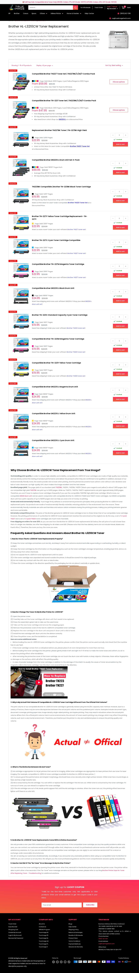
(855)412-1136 (125, 13)
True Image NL (43, 938)
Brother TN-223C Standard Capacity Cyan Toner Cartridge (59, 315)
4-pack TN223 (30, 519)
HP (9, 13)
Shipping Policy (74, 930)
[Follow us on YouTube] (65, 961)
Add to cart (120, 144)
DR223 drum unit (26, 496)
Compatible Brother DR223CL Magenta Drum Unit (55, 386)
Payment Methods (75, 944)
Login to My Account (14, 935)
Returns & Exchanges (75, 932)
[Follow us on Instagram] (61, 961)
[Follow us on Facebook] (53, 961)
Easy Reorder (12, 927)
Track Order (12, 924)
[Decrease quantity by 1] (113, 135)
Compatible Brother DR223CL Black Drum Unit (53, 288)
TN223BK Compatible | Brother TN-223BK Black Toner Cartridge (61, 186)
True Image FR (43, 935)
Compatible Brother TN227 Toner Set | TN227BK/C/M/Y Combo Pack (63, 73)
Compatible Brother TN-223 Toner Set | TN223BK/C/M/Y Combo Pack (64, 100)
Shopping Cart (13, 930)
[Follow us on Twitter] (57, 961)
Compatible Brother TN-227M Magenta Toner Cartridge (58, 264)
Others (42, 13)
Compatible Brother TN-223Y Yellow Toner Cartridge (56, 362)
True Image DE (43, 932)
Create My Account (14, 932)
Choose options (119, 82)
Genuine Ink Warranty (76, 947)
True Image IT (43, 947)
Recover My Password (15, 938)
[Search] (75, 7)
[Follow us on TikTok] (69, 961)
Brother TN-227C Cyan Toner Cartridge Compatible (56, 240)
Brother (17, 13)
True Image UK (44, 941)
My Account (111, 9)
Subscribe (90, 905)
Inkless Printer (56, 13)
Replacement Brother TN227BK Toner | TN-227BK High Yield (59, 130)
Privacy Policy (73, 938)
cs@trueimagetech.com (121, 18)
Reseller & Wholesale (76, 935)
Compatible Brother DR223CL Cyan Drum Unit (53, 440)
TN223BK (59, 487)
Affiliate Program (44, 930)
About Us (42, 924)
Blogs (70, 924)
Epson (34, 13)
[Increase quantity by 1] (126, 135)
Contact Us (42, 927)
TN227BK (33, 490)
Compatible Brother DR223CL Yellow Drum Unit (53, 413)
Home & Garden (73, 13)
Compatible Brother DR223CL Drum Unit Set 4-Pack (56, 160)
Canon (25, 13)
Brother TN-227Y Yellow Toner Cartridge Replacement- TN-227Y (59, 217)
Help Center (89, 13)
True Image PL (43, 944)
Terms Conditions (74, 941)
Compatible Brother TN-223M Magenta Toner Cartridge (58, 339)
